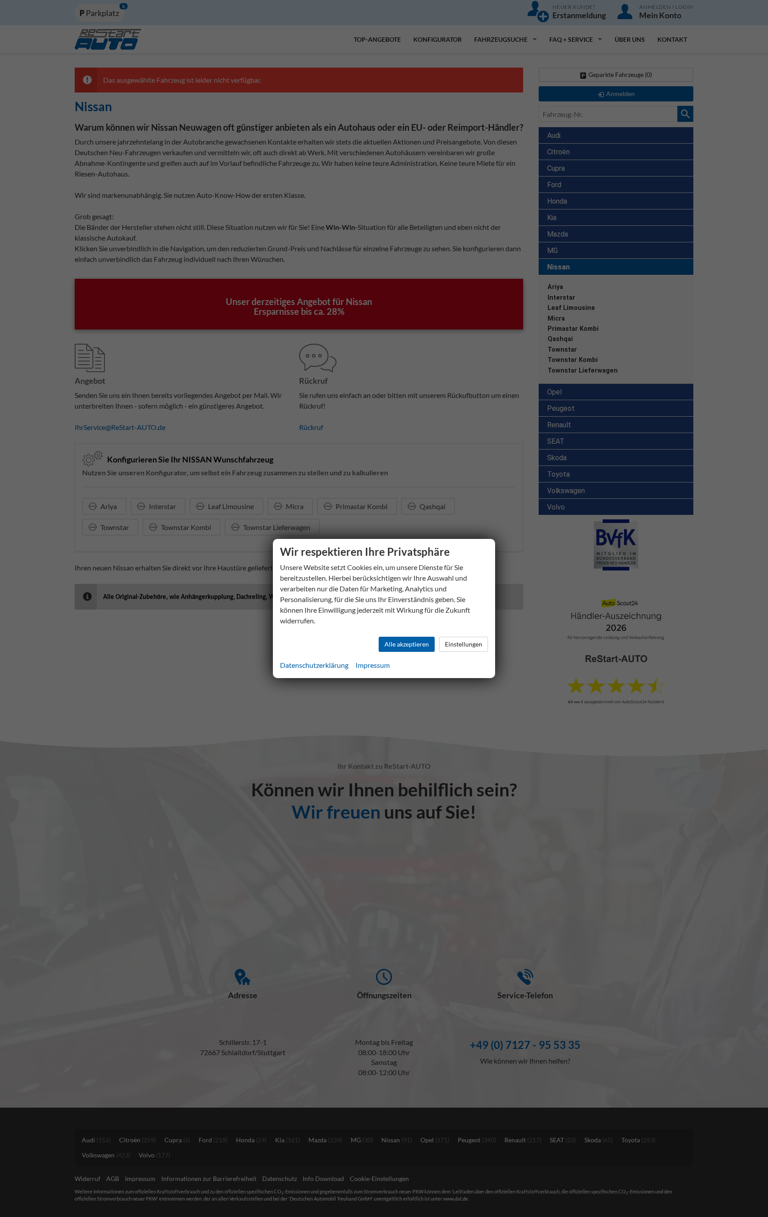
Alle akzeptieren (406, 644)
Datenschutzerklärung (314, 665)
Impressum (373, 665)
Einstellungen (463, 644)
